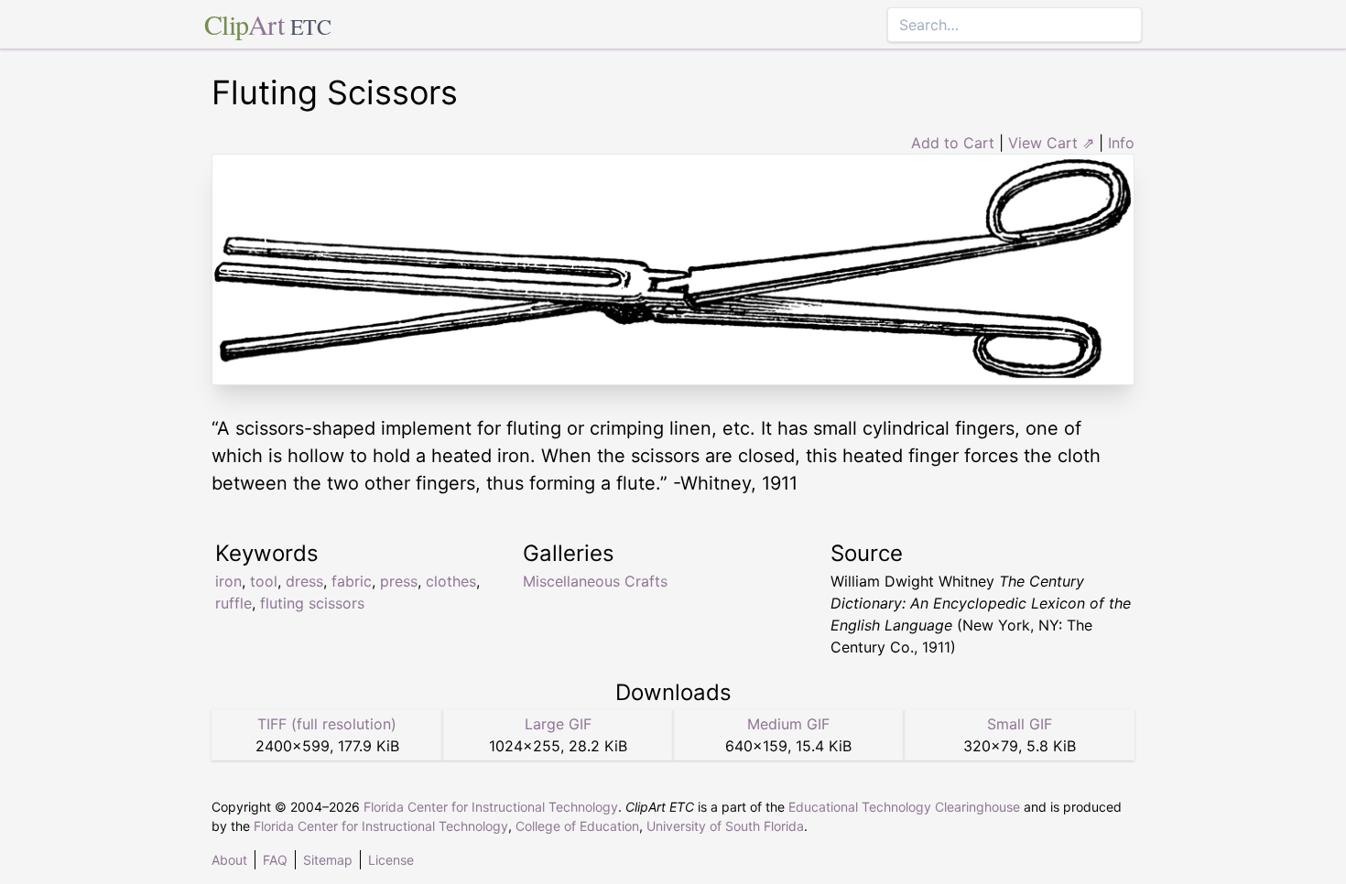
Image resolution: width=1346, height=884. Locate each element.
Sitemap (328, 860)
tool (263, 581)
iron (228, 581)
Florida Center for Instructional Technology (491, 806)
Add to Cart (952, 143)
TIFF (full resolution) (326, 724)
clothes (451, 581)
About (229, 860)
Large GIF (558, 724)
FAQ (275, 860)
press (399, 581)
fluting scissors (312, 603)
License (391, 860)
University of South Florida (725, 826)
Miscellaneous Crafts (595, 581)
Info (1121, 143)
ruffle (233, 603)
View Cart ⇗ (1051, 143)
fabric (351, 581)
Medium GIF (788, 724)
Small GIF (1019, 724)
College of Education (577, 826)
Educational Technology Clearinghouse (904, 806)
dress (304, 581)
